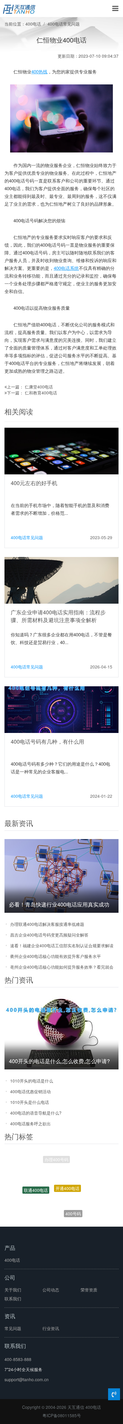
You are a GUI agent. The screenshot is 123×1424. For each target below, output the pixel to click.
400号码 (73, 1208)
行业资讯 (50, 1328)
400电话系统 (66, 268)
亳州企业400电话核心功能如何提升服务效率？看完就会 (61, 967)
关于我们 (12, 1290)
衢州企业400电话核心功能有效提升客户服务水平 (55, 956)
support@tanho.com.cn (26, 1379)
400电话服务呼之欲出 (30, 1123)
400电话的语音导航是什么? (35, 1113)
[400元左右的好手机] (61, 450)
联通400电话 (36, 1184)
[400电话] (19, 8)
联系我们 (12, 1299)
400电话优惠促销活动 (30, 1091)
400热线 (39, 71)
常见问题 (12, 1328)
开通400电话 (67, 1177)
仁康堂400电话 (39, 387)
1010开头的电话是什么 (31, 1081)
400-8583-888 (17, 1359)
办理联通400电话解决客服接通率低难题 (47, 924)
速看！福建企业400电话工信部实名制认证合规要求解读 (61, 945)
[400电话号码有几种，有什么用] (61, 709)
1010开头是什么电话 (29, 1102)
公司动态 (50, 1290)
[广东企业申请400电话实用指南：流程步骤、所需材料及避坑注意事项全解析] (61, 580)
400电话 (33, 24)
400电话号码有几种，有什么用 (47, 741)
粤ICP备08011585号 (61, 1415)
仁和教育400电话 (41, 393)
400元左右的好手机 (34, 483)
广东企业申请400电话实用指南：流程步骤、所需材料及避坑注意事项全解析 (58, 616)
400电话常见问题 (63, 24)
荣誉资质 (89, 1290)
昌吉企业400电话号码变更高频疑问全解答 (49, 935)
